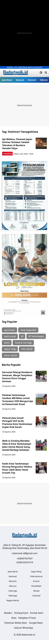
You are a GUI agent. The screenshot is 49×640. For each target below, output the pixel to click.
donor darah (10, 355)
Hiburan (44, 80)
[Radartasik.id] (15, 73)
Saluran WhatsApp (23, 627)
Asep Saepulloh (28, 329)
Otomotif (36, 595)
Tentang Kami (21, 612)
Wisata (36, 590)
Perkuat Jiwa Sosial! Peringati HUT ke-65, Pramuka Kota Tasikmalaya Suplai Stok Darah (17, 422)
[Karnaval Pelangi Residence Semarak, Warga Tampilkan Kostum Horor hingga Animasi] (41, 376)
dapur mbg (10, 348)
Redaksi (8, 612)
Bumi (6, 342)
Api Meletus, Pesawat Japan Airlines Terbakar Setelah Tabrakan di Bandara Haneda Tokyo (17, 144)
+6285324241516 (24, 562)
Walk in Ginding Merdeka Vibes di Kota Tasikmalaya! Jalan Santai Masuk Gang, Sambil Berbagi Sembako (16, 445)
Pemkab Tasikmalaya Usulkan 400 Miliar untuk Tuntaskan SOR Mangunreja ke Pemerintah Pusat (17, 400)
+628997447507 (25, 558)
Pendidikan (36, 586)
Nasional (20, 80)
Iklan (13, 617)
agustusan (9, 329)
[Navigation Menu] (45, 73)
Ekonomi (32, 80)
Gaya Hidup (36, 571)
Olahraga (12, 590)
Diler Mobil (26, 348)
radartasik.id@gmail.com (24, 553)
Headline (7, 153)
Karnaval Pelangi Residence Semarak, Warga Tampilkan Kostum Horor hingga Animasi (17, 377)
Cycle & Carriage (23, 342)
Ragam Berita (13, 600)
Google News (36, 622)
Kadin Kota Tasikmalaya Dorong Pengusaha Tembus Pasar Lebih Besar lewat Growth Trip (17, 468)
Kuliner (36, 581)
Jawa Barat (7, 80)
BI (22, 336)
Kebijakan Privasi (27, 617)
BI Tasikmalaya (36, 336)
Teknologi (12, 595)
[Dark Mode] (40, 73)
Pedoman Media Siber (15, 622)
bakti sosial (10, 336)
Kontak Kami (36, 612)
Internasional (36, 576)
